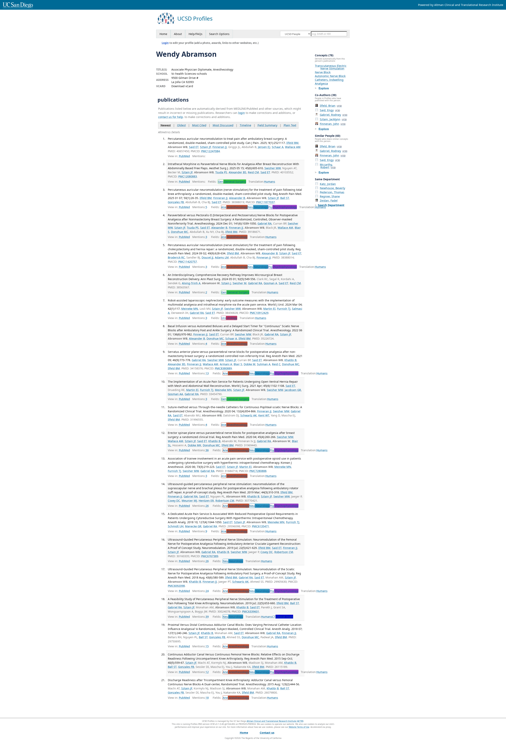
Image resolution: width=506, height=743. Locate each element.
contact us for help (170, 117)
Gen (232, 181)
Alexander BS (237, 172)
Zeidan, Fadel (329, 200)
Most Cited (199, 125)
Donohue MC (179, 232)
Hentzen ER (206, 500)
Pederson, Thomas (332, 192)
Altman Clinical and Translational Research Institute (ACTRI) (275, 721)
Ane (234, 207)
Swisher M (239, 283)
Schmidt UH (175, 526)
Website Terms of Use (299, 727)
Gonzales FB (176, 202)
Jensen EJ (264, 147)
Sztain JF (205, 147)
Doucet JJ (207, 257)
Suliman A (263, 364)
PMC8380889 (223, 368)
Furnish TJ (283, 309)
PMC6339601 (250, 611)
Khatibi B (290, 360)
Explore (324, 88)
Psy (282, 207)
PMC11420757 (187, 261)
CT (282, 616)
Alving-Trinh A (191, 283)
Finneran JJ (219, 147)
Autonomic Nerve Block (330, 76)
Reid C (276, 364)
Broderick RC (176, 257)
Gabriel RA (265, 223)
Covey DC (174, 500)
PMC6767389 (209, 556)
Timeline (245, 125)
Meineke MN (189, 309)
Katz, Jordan (328, 184)
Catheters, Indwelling (329, 80)
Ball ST (284, 198)
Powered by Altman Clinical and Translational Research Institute (460, 5)
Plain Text (290, 125)
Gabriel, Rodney (333, 115)
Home (163, 34)
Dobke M (249, 364)
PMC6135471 (260, 526)
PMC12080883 (187, 176)
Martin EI (269, 309)
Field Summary (267, 125)
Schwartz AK (248, 415)
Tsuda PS (221, 172)
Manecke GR (193, 526)
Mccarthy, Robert (328, 166)
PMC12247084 (210, 151)
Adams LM (222, 257)
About (178, 34)
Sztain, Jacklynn (333, 119)
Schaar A (277, 147)
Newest (165, 125)
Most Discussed (223, 125)
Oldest (181, 125)
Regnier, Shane (330, 196)
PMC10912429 (259, 313)
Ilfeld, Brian (331, 106)
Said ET (193, 147)
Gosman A (270, 283)
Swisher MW (272, 168)
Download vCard (182, 86)
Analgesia (321, 83)
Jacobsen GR (293, 390)
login (241, 113)
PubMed (184, 156)
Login (165, 43)
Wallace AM (292, 147)
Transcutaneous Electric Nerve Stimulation (330, 67)
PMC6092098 (176, 586)
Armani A (226, 364)
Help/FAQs (195, 34)
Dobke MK (194, 445)
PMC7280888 (257, 471)
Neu (258, 207)
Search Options (219, 34)
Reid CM (253, 172)
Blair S (238, 364)
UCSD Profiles (194, 18)
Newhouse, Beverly (332, 188)
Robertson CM (224, 500)
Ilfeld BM (292, 143)
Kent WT (263, 415)
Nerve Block (322, 72)
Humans (269, 181)
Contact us (267, 733)
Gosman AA (175, 394)
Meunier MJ (189, 500)
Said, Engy (330, 110)
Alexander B (237, 198)
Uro (229, 318)
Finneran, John (333, 124)
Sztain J (226, 283)
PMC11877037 (265, 202)
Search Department (331, 205)
